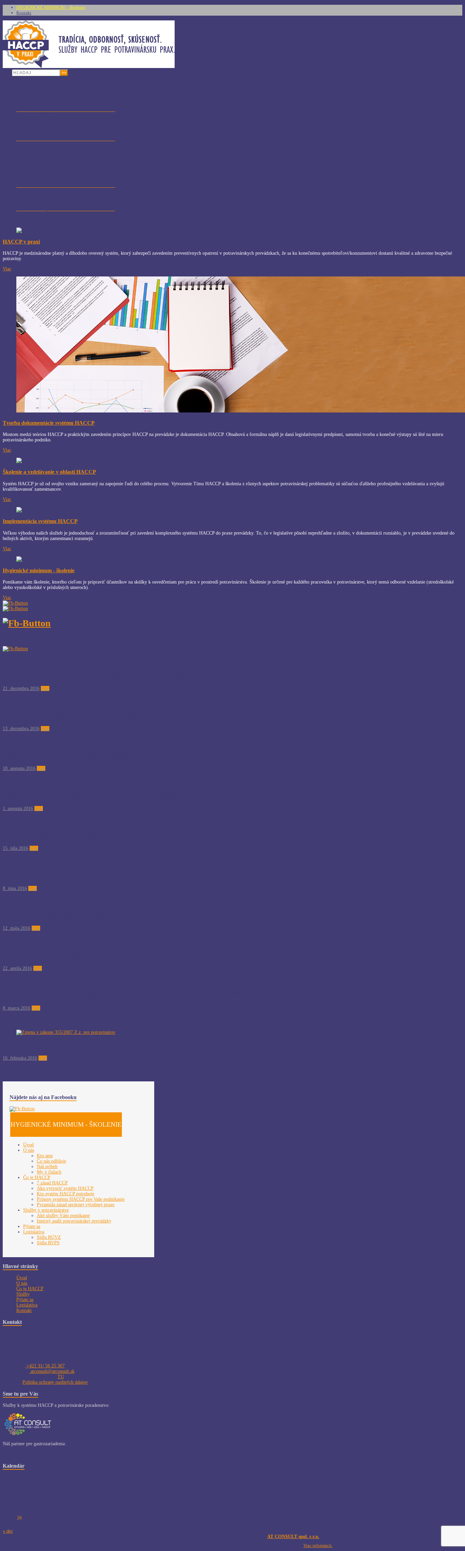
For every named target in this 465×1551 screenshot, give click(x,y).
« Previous (26, 1068)
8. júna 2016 (15, 888)
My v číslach (43, 132)
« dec (8, 1531)
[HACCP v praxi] (89, 66)
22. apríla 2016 (17, 968)
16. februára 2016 (20, 1058)
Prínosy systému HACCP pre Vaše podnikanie (81, 1199)
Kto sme (39, 114)
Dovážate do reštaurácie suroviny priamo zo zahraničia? (93, 820)
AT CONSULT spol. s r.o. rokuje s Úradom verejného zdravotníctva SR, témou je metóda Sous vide (163, 980)
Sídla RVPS (42, 219)
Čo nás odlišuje (46, 120)
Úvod (22, 102)
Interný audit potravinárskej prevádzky (71, 196)
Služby (23, 1294)
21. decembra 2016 (21, 688)
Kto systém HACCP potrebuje (61, 155)
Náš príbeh (41, 126)
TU (61, 1376)
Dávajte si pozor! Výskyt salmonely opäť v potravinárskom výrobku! (113, 780)
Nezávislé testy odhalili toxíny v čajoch (64, 660)
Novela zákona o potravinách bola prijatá (69, 700)
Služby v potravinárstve (41, 184)
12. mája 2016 (16, 928)
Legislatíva (27, 207)
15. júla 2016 (15, 848)
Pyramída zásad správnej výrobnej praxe (75, 1204)
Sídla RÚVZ (43, 214)
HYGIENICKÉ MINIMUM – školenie (50, 7)
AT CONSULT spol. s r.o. (293, 1536)
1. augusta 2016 (18, 808)
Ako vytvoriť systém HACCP (61, 149)
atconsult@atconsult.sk (52, 1371)
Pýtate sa (25, 202)
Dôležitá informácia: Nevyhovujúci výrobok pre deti (86, 860)
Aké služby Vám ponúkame (60, 190)
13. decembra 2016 (21, 728)
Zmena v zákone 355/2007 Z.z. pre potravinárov (80, 1020)
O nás (22, 108)
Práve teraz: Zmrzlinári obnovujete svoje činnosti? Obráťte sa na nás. (115, 900)
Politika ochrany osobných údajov (55, 1382)
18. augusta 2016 (19, 768)
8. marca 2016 (16, 1008)
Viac (7, 268)
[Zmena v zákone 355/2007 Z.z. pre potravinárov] (65, 1032)
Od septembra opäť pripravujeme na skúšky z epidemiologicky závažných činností (135, 740)
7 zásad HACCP (47, 144)
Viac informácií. (318, 1545)
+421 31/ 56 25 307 (45, 1365)
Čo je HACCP (31, 137)
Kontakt (23, 12)
